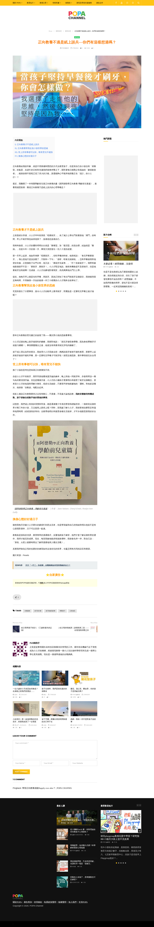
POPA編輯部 (76, 694)
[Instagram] (127, 3)
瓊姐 (64, 823)
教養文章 (43, 3)
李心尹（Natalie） (21, 725)
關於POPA (17, 902)
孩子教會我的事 (50, 611)
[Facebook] (116, 3)
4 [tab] (123, 291)
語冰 (16, 694)
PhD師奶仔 (65, 48)
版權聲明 (62, 902)
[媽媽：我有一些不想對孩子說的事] (84, 708)
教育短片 (30, 3)
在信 (45, 725)
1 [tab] (116, 291)
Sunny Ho (75, 882)
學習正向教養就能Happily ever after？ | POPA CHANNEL (47, 788)
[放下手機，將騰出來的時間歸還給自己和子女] (55, 708)
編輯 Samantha (77, 835)
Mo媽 (74, 866)
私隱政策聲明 (50, 902)
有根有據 (56, 3)
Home (50, 31)
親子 (68, 549)
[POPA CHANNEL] (77, 15)
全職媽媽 (27, 611)
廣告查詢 (28, 902)
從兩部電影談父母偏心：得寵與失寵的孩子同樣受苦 (84, 820)
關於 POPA (17, 3)
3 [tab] (121, 291)
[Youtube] (121, 3)
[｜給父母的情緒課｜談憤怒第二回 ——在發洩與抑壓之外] (94, 629)
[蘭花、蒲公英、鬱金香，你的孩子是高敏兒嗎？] (84, 678)
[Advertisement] (55, 208)
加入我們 (72, 902)
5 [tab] (125, 291)
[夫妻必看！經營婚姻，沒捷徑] (120, 250)
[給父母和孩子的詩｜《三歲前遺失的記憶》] (16, 629)
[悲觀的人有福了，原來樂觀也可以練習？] (62, 882)
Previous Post (17, 623)
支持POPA (83, 902)
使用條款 (38, 902)
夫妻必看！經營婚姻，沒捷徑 (118, 263)
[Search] (138, 3)
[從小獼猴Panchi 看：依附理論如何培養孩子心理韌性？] (62, 834)
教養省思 (59, 31)
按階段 (67, 3)
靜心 (45, 694)
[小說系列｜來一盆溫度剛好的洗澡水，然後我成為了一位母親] (26, 708)
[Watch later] (133, 3)
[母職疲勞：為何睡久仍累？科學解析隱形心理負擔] (62, 850)
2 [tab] (118, 291)
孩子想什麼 (37, 611)
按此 (42, 583)
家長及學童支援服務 (84, 3)
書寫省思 (68, 31)
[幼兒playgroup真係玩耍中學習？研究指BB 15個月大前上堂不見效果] (121, 821)
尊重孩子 (62, 611)
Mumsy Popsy (77, 725)
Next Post (94, 623)
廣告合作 (99, 3)
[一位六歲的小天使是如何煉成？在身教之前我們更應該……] (26, 678)
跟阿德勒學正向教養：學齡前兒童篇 (31, 509)
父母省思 (72, 611)
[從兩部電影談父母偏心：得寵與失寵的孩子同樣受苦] (77, 817)
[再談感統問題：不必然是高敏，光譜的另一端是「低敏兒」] (62, 866)
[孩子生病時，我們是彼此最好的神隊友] (55, 678)
